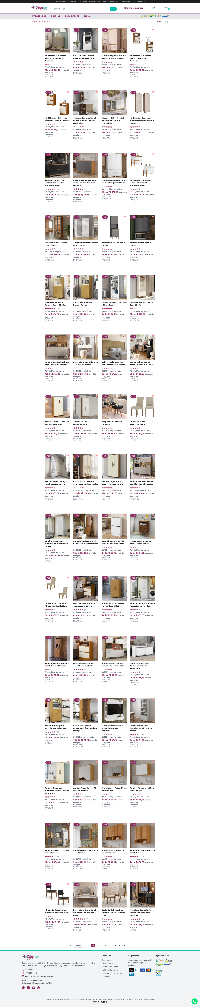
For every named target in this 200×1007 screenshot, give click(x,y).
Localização (106, 977)
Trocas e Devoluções (110, 967)
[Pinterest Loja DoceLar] (38, 987)
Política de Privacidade (110, 970)
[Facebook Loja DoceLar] (23, 987)
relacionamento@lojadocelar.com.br (39, 976)
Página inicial (37, 21)
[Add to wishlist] (68, 29)
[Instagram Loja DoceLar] (28, 987)
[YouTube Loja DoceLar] (33, 987)
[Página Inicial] (39, 8)
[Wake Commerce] (104, 1002)
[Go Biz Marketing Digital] (96, 1002)
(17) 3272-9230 (30, 970)
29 (115, 945)
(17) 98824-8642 (31, 973)
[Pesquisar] (113, 9)
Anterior (78, 945)
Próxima (122, 945)
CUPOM (87, 16)
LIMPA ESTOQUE (72, 16)
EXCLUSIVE (55, 16)
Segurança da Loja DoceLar (112, 973)
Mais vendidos (39, 16)
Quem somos (107, 960)
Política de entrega (109, 963)
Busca (46, 21)
